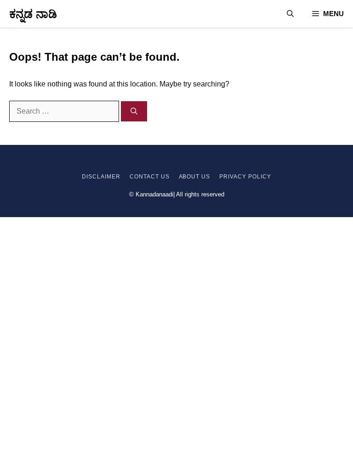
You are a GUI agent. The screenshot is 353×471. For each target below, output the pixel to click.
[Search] (134, 111)
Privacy (232, 176)
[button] (290, 14)
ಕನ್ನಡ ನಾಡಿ (33, 13)
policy (258, 176)
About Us (195, 176)
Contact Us (150, 176)
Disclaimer (101, 176)
